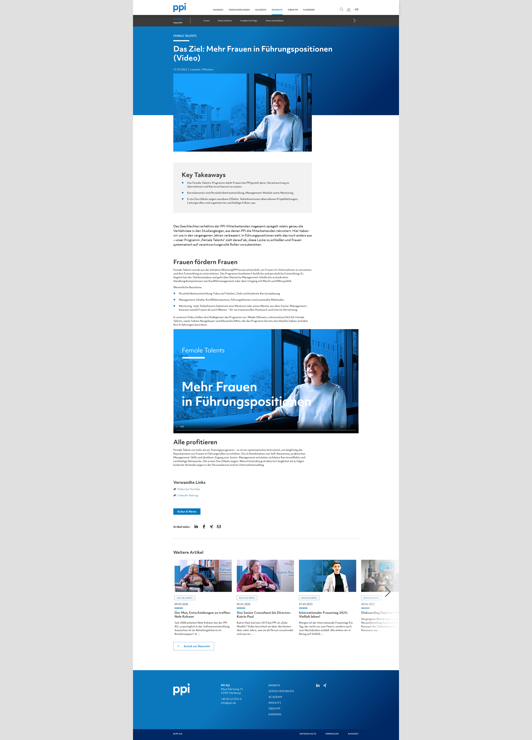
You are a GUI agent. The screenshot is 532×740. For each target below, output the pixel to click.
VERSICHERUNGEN (281, 691)
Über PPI (293, 9)
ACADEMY (275, 697)
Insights (277, 9)
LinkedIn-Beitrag (187, 495)
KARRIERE (275, 714)
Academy (261, 9)
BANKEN (274, 685)
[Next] (354, 20)
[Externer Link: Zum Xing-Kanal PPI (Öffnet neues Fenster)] (325, 685)
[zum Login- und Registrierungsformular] (349, 10)
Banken (218, 9)
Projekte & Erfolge (248, 20)
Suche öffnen (341, 11)
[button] (196, 526)
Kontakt (353, 733)
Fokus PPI (177, 22)
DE (356, 9)
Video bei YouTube (188, 489)
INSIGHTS (274, 702)
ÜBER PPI (274, 708)
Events (207, 20)
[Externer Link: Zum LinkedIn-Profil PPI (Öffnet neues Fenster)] (317, 685)
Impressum (332, 733)
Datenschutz (308, 733)
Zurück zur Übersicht (197, 646)
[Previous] (145, 592)
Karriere (309, 9)
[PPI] (181, 689)
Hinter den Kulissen (274, 20)
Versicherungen (239, 9)
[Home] (179, 7)
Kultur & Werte (225, 20)
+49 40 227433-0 (231, 699)
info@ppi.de (228, 702)
